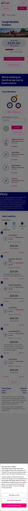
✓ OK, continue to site (14, 505)
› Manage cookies (14, 495)
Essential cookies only (14, 500)
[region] (14, 487)
